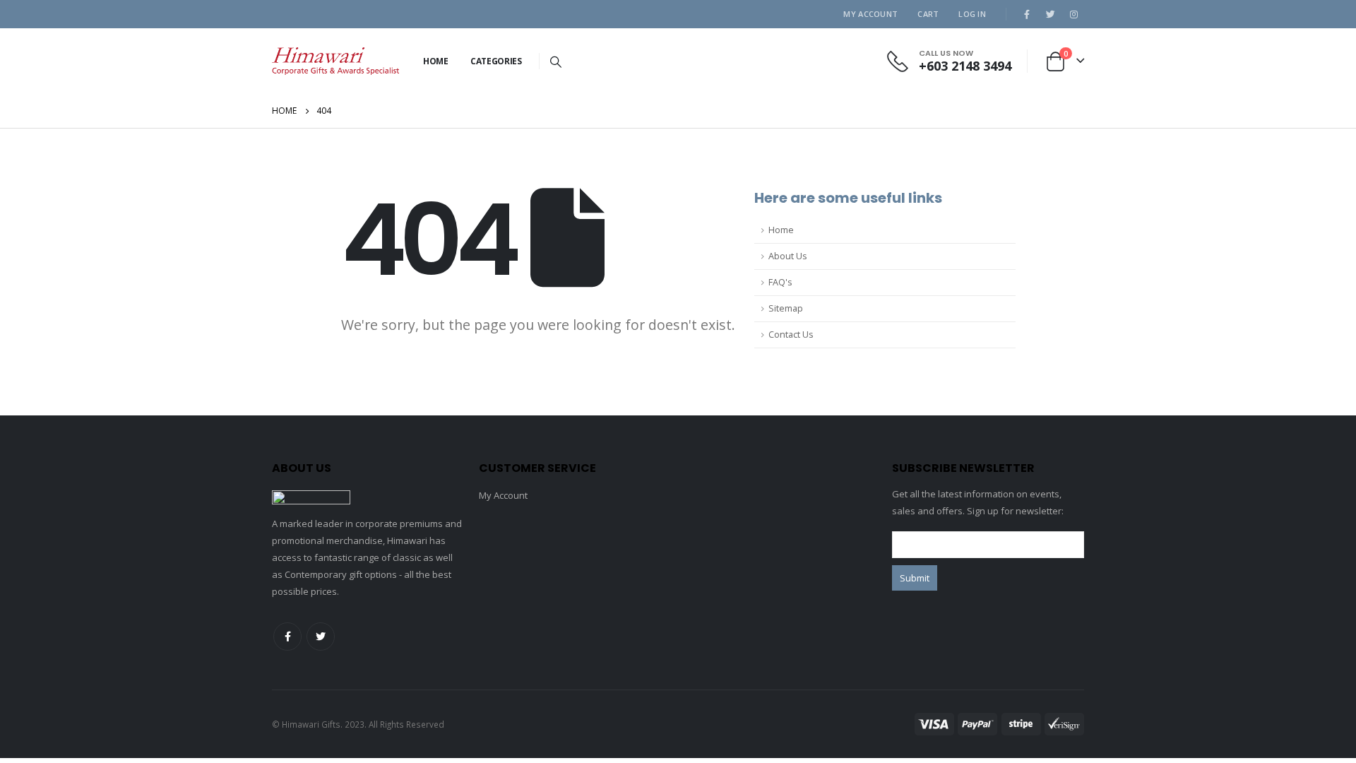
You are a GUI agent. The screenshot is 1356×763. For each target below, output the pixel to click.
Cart (928, 13)
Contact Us (791, 335)
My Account (870, 13)
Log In (972, 13)
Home (435, 61)
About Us (787, 256)
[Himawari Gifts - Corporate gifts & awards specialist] (335, 61)
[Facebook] (1027, 14)
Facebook (287, 636)
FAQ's (780, 282)
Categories (496, 61)
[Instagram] (1073, 14)
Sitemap (785, 308)
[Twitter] (1050, 14)
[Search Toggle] (556, 61)
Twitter (321, 636)
